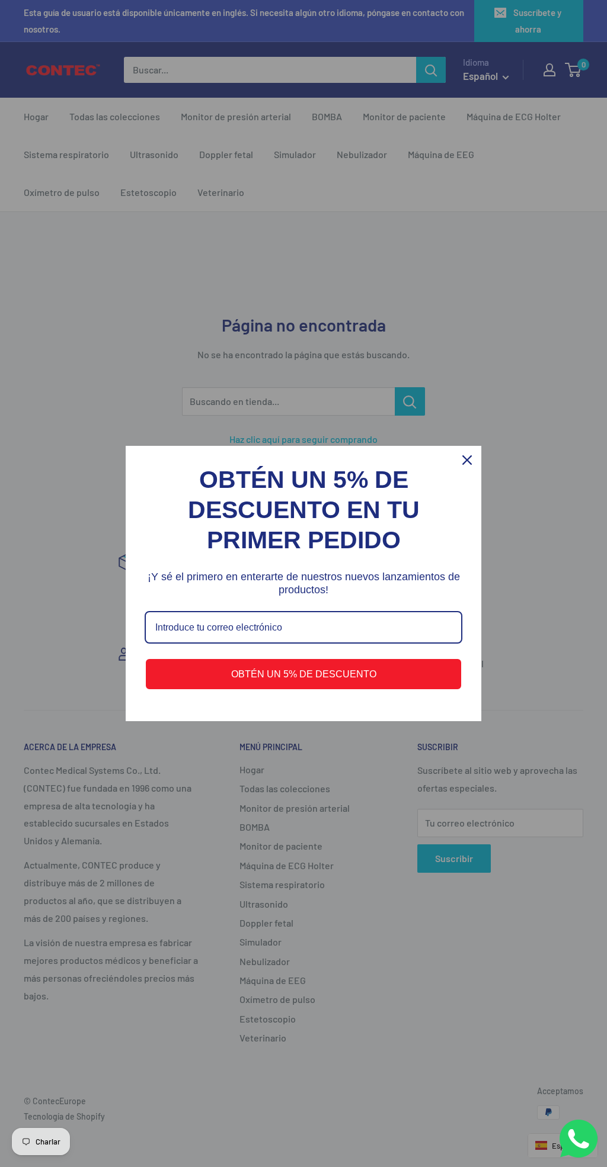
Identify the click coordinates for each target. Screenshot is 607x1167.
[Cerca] (467, 460)
